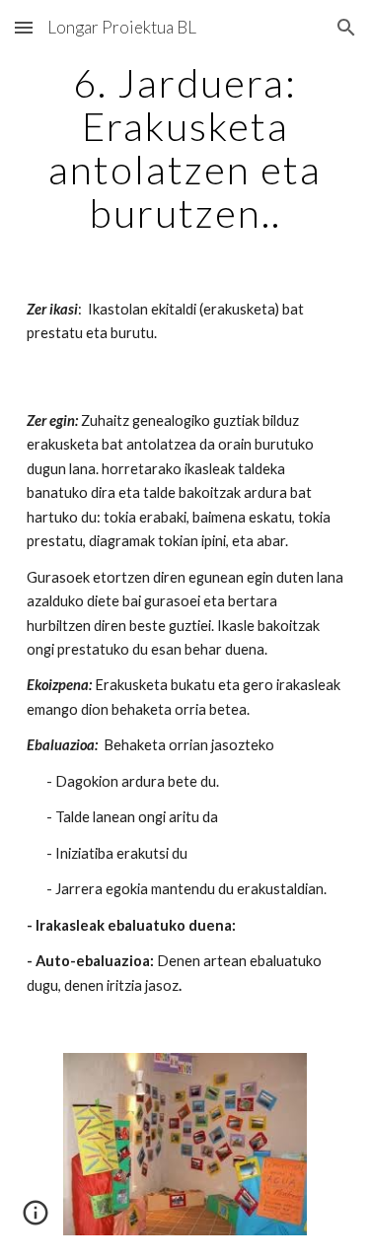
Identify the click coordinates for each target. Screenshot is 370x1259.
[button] (23, 27)
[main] (185, 148)
